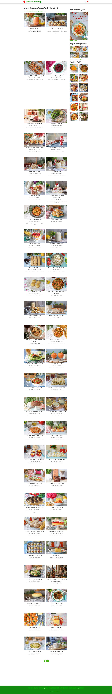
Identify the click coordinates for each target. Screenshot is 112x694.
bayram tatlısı (58, 558)
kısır (56, 296)
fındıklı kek (27, 344)
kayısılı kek (32, 344)
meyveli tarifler (61, 534)
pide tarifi (39, 486)
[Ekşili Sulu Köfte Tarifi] (83, 87)
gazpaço (39, 31)
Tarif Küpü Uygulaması (43, 688)
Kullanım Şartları (72, 688)
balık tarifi (55, 127)
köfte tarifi (38, 175)
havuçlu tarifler (56, 510)
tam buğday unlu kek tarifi (39, 344)
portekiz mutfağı (62, 175)
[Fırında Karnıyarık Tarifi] (74, 97)
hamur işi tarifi (53, 223)
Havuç (51, 510)
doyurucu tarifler (35, 630)
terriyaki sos (36, 199)
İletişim (35, 688)
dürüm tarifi (34, 175)
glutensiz (29, 534)
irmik (62, 558)
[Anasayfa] (33, 2)
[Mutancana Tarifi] (74, 87)
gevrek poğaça (28, 79)
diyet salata (41, 582)
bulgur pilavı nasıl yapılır (29, 223)
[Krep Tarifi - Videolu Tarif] (83, 78)
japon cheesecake (34, 606)
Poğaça (58, 223)
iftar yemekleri (57, 606)
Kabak (40, 654)
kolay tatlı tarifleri (56, 175)
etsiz (40, 630)
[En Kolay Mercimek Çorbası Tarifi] (74, 68)
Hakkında (30, 688)
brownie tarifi (54, 486)
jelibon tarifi (62, 151)
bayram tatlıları (52, 558)
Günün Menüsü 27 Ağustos (76, 59)
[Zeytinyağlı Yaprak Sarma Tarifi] (83, 116)
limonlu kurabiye (31, 558)
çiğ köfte (30, 630)
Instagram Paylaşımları (54, 688)
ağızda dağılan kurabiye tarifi (29, 510)
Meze (59, 296)
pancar (49, 79)
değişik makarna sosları (31, 654)
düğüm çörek (29, 151)
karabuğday (40, 534)
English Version (80, 688)
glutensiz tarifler (34, 534)
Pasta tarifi (41, 127)
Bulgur (54, 296)
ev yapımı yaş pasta (35, 127)
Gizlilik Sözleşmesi (63, 688)
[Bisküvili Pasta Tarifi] (83, 107)
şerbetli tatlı (62, 630)
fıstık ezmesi (59, 486)
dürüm (30, 175)
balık (52, 127)
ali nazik (52, 606)
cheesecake (51, 534)
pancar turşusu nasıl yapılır (61, 79)
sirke (61, 223)
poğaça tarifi (41, 79)
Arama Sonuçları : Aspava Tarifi (36, 11)
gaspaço (35, 31)
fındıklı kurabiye (38, 510)
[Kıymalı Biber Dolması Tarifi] (83, 97)
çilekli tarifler (52, 151)
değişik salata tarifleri (29, 582)
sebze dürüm (31, 199)
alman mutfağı (28, 127)
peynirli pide (35, 486)
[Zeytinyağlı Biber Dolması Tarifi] (74, 78)
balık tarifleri (60, 127)
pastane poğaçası (35, 79)
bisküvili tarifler (50, 175)
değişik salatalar (36, 582)
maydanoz (61, 510)
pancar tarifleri (53, 79)
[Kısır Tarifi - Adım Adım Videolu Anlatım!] (83, 68)
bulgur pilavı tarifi (36, 223)
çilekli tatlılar (57, 151)
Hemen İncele (73, 40)
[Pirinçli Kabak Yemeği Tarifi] (74, 107)
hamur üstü (30, 486)
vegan (40, 199)
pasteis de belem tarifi (55, 31)
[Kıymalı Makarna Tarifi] (74, 116)
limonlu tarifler (38, 558)
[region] (46, 48)
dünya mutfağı (30, 31)
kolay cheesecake (40, 606)
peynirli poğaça (34, 151)
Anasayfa (26, 11)
